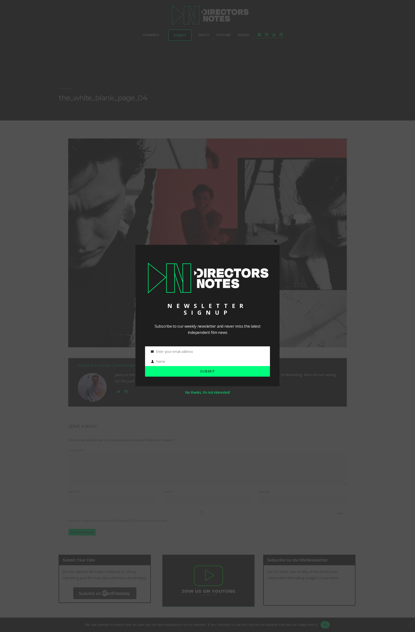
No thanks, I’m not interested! (207, 392)
